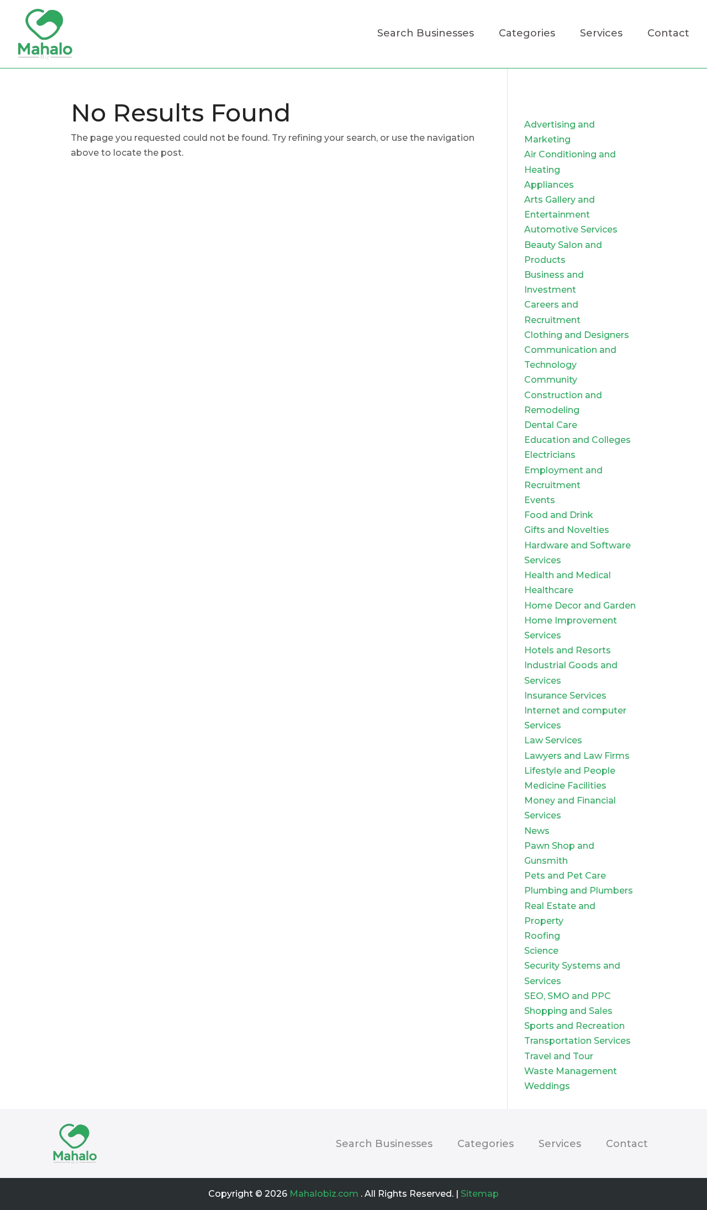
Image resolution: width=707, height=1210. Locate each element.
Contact (668, 34)
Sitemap (480, 1193)
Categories (527, 34)
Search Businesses (425, 34)
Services (601, 34)
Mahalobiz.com (323, 1193)
